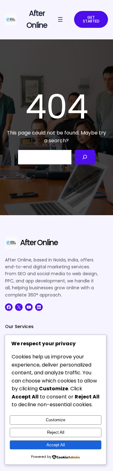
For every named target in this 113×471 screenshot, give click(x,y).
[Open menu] (60, 19)
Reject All (55, 432)
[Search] (85, 157)
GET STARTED (91, 19)
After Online (39, 242)
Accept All (55, 445)
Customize (55, 420)
